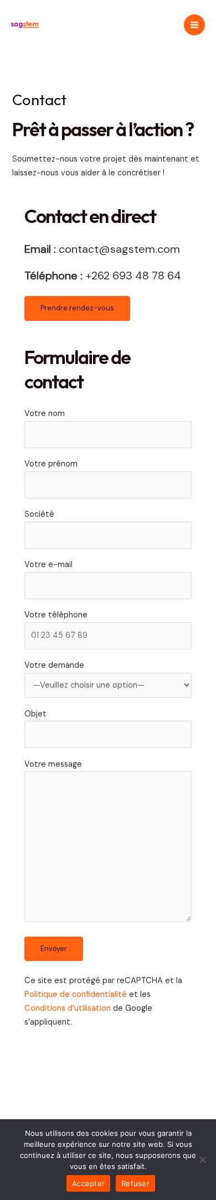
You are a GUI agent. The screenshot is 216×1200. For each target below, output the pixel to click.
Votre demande (54, 665)
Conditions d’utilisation (67, 1008)
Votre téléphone (56, 615)
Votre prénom (51, 464)
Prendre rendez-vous (77, 308)
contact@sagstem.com (119, 249)
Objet (35, 714)
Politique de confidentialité (75, 994)
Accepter (88, 1183)
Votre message (53, 764)
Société (39, 514)
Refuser (135, 1183)
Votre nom (44, 413)
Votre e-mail (48, 564)
